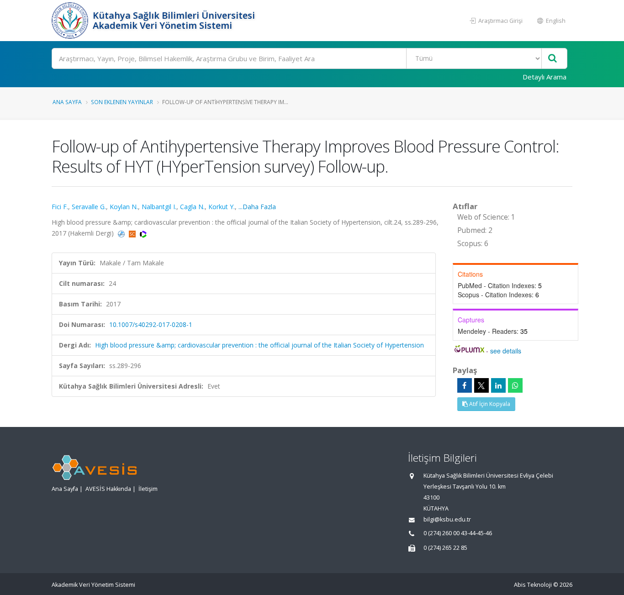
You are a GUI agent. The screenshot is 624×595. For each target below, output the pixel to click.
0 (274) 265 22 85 (445, 548)
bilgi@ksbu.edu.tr (447, 519)
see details (505, 350)
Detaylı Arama (544, 76)
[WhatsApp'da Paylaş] (515, 385)
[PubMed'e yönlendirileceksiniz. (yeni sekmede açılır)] (122, 233)
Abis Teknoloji (533, 585)
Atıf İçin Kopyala (489, 404)
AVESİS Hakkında (108, 489)
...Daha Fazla (257, 206)
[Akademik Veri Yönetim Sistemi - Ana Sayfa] (71, 20)
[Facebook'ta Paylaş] (464, 385)
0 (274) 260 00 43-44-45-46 (457, 533)
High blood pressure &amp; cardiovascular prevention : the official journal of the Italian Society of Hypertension (259, 345)
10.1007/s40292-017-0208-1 (150, 324)
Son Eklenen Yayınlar (122, 101)
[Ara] (552, 58)
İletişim (148, 489)
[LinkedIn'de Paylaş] (498, 385)
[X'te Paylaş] (481, 385)
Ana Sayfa (67, 101)
